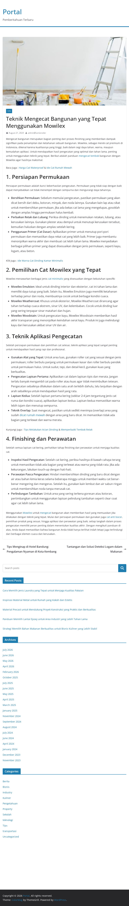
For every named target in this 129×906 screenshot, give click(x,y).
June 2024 (8, 738)
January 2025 (10, 710)
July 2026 (8, 649)
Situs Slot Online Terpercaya (19, 859)
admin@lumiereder (37, 132)
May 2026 (8, 660)
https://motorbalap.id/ (15, 867)
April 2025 (8, 699)
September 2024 (12, 721)
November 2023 (11, 760)
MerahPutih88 (11, 851)
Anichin (7, 863)
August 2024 (10, 727)
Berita (6, 781)
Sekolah (7, 814)
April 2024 (8, 743)
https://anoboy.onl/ (13, 846)
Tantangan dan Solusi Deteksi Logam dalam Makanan (94, 549)
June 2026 (8, 655)
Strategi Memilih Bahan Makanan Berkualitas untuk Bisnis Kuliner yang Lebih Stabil (50, 628)
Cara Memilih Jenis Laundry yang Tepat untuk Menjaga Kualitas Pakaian (43, 590)
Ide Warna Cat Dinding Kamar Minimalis (40, 260)
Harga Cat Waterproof (31, 167)
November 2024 (11, 716)
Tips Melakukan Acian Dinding (41, 429)
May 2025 (8, 694)
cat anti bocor (114, 517)
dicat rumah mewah (32, 415)
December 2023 (11, 754)
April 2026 (8, 666)
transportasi (9, 831)
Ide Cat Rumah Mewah (59, 167)
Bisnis (6, 786)
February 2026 (11, 671)
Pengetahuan (10, 803)
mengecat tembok (89, 155)
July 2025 (8, 682)
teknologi (8, 820)
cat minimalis (55, 278)
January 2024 (10, 749)
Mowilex (27, 512)
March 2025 (9, 705)
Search (122, 568)
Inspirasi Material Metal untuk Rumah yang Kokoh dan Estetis (37, 600)
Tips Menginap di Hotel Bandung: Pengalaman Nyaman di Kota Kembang (31, 549)
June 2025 (8, 688)
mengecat (45, 512)
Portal (12, 11)
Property (7, 809)
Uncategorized (11, 836)
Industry (7, 792)
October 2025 (10, 677)
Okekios (7, 872)
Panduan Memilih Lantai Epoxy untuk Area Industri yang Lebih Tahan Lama (45, 619)
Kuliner (7, 798)
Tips (9, 111)
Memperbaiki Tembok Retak (76, 429)
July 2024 (8, 732)
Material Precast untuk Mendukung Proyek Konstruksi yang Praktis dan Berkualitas (49, 609)
